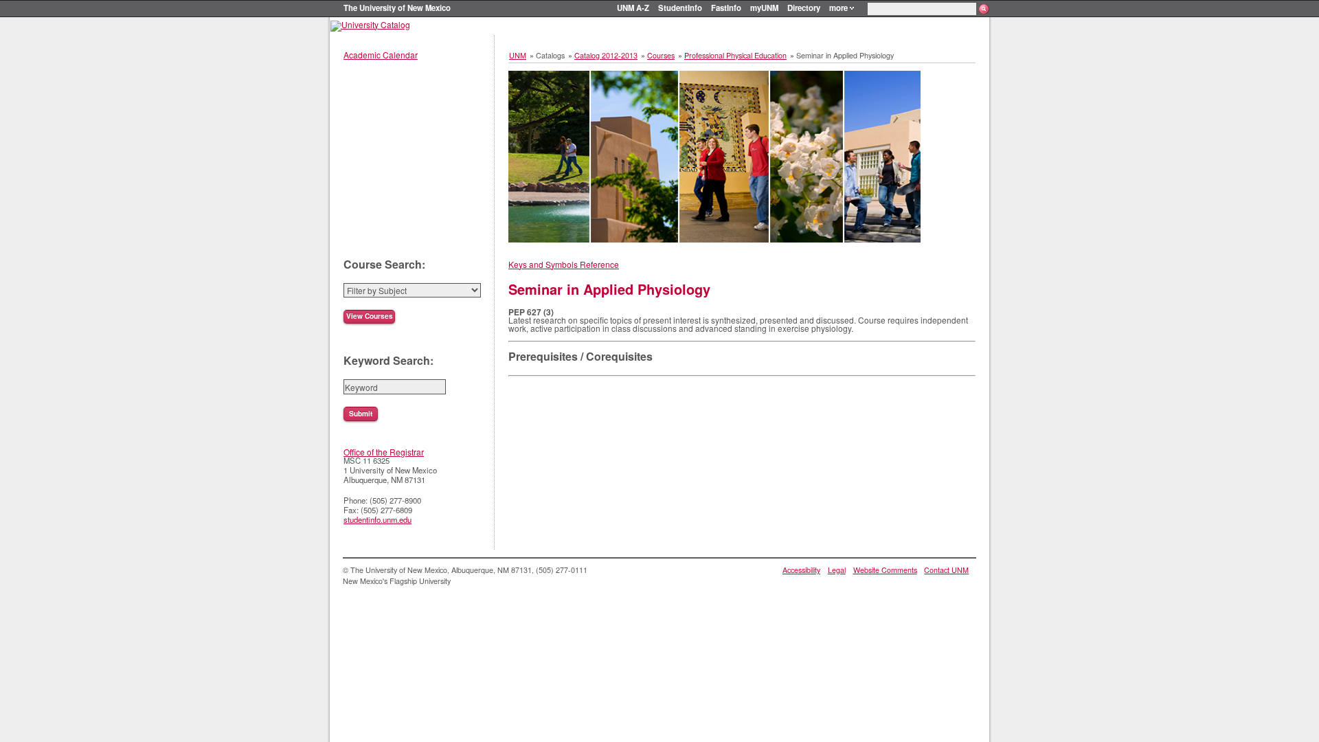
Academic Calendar (380, 54)
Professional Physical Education (735, 55)
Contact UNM (946, 570)
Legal (837, 570)
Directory (803, 7)
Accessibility (801, 570)
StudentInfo (680, 7)
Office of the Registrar (383, 452)
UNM (517, 55)
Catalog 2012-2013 (606, 55)
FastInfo (726, 7)
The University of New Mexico (397, 7)
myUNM (764, 7)
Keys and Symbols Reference (563, 264)
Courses (661, 55)
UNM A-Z (633, 7)
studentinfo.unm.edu (377, 519)
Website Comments (885, 570)
